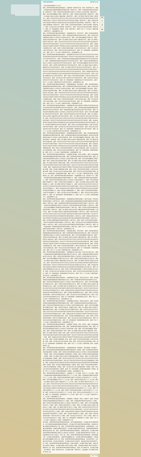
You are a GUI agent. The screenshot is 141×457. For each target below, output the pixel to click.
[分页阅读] (102, 29)
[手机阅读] (102, 25)
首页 (102, 17)
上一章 (92, 455)
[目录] (102, 21)
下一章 (96, 455)
